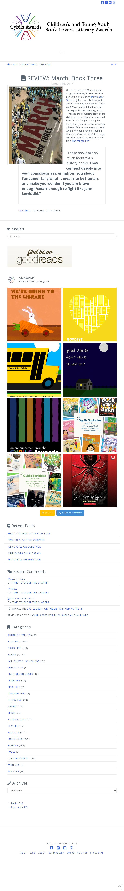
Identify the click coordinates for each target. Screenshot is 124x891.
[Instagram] (115, 2)
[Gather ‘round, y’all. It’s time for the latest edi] (34, 480)
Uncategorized (18, 758)
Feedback (14, 680)
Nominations (17, 719)
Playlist (13, 725)
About (42, 853)
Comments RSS (19, 806)
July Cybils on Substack (24, 546)
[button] (62, 52)
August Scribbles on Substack (29, 533)
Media (12, 712)
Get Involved (56, 853)
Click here (23, 210)
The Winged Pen (80, 140)
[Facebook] (103, 2)
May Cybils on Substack (24, 559)
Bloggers (14, 641)
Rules (11, 751)
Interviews (15, 699)
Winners (13, 771)
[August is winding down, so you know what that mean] (34, 370)
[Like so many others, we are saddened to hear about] (90, 314)
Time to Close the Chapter (26, 540)
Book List (14, 647)
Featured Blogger (20, 673)
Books (12, 654)
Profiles (13, 732)
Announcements (19, 635)
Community (15, 667)
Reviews (13, 745)
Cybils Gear (97, 853)
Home (23, 853)
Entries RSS (17, 803)
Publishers (15, 738)
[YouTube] (111, 2)
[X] (107, 2)
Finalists (14, 687)
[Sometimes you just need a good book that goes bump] (90, 480)
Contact (82, 853)
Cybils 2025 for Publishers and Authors (55, 608)
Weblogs (14, 764)
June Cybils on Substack (24, 553)
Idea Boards (16, 693)
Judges (12, 706)
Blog (33, 853)
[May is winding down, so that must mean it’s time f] (90, 425)
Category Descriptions (24, 661)
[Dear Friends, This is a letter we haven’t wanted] (34, 425)
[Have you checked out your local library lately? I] (34, 314)
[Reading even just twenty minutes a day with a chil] (90, 370)
